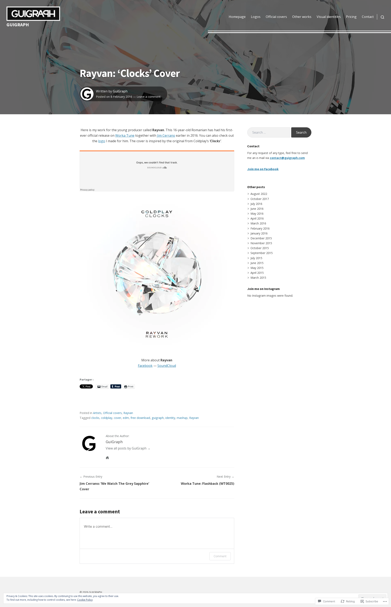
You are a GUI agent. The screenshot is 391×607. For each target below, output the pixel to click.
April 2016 (257, 218)
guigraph (158, 418)
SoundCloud (166, 365)
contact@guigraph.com (287, 158)
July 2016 (256, 204)
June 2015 (257, 263)
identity (170, 418)
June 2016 (257, 209)
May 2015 (257, 268)
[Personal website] (107, 457)
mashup (182, 418)
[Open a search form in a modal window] (380, 17)
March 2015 (258, 278)
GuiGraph (120, 91)
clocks (95, 418)
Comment (220, 556)
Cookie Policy (85, 599)
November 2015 (261, 243)
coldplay (106, 418)
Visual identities (329, 16)
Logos (255, 16)
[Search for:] (268, 132)
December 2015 (261, 238)
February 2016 (260, 228)
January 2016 (259, 233)
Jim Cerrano (166, 135)
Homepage (237, 16)
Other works (301, 16)
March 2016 (258, 223)
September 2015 (261, 253)
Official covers (276, 16)
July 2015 (256, 258)
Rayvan (128, 413)
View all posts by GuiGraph (126, 448)
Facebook (145, 365)
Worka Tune (124, 135)
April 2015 (257, 273)
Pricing (351, 16)
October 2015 (259, 248)
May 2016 (257, 213)
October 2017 (259, 199)
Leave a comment (149, 97)
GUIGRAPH (18, 25)
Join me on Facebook (263, 169)
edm (126, 418)
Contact (368, 16)
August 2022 (258, 194)
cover (117, 418)
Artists (97, 413)
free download (140, 418)
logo (101, 141)
